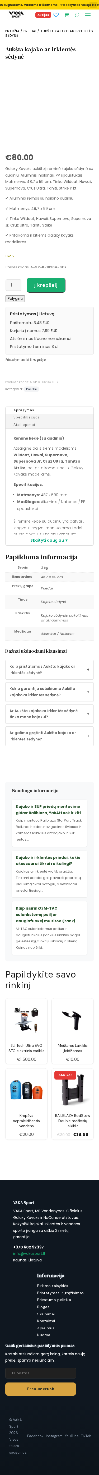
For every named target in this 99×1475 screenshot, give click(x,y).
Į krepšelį (46, 285)
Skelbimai (46, 1314)
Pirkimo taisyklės (52, 1285)
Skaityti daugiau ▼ (49, 540)
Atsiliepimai (24, 424)
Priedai (29, 31)
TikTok (86, 1436)
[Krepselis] (66, 15)
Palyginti (15, 298)
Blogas (43, 1307)
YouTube (72, 1436)
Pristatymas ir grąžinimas (60, 1292)
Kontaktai (46, 1321)
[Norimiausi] (56, 15)
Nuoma (43, 1335)
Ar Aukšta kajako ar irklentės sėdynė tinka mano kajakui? (49, 714)
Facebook (35, 1436)
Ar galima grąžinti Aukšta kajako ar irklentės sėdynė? (49, 736)
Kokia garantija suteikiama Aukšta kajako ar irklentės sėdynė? (49, 692)
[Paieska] (77, 15)
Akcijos (43, 15)
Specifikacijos (26, 417)
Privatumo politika (54, 1299)
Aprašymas (23, 410)
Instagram (54, 1436)
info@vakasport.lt (29, 1253)
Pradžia (12, 31)
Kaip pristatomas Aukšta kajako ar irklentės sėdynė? (49, 669)
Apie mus (45, 1328)
